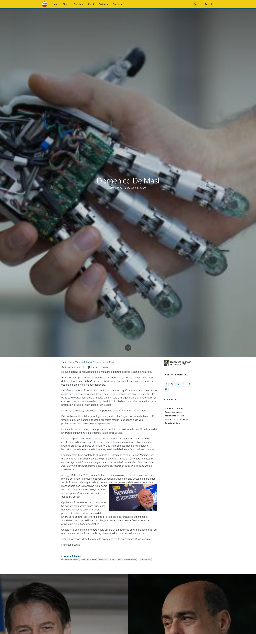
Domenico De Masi (72, 559)
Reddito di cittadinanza (127, 559)
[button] (195, 4)
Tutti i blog (66, 362)
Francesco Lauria (89, 559)
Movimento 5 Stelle (106, 559)
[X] (172, 384)
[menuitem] (56, 4)
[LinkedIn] (178, 384)
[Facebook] (166, 384)
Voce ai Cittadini (83, 362)
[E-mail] (166, 389)
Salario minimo (145, 559)
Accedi (208, 4)
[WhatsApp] (183, 384)
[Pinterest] (189, 384)
